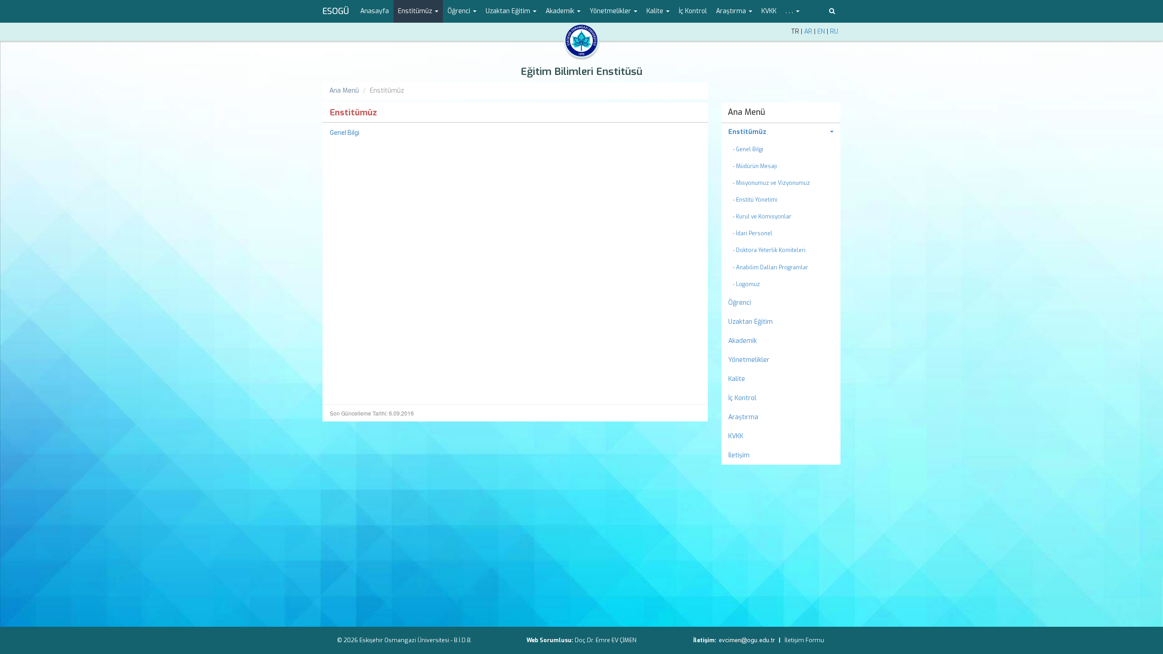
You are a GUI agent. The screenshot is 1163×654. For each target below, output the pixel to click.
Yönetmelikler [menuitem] (749, 360)
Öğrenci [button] (459, 11)
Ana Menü (344, 90)
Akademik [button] (561, 11)
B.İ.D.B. (463, 640)
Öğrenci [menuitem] (739, 302)
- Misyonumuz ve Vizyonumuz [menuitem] (771, 183)
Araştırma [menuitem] (743, 417)
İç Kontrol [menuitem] (693, 11)
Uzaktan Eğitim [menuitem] (750, 321)
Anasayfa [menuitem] (374, 11)
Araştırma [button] (732, 11)
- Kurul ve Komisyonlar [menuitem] (762, 216)
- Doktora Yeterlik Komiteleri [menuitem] (769, 250)
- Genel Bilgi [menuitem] (748, 149)
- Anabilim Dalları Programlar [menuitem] (770, 267)
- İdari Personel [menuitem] (752, 233)
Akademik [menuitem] (742, 341)
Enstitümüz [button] (416, 11)
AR (808, 31)
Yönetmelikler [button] (611, 11)
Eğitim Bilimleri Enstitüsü (581, 71)
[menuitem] (781, 132)
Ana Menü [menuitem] (746, 112)
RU (834, 31)
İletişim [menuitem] (739, 455)
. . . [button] (790, 11)
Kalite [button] (655, 11)
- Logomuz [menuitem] (746, 284)
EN (821, 31)
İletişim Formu (804, 640)
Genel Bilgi (344, 132)
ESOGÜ (336, 11)
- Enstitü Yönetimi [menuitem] (755, 199)
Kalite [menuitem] (736, 379)
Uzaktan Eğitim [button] (509, 11)
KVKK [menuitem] (768, 11)
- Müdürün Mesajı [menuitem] (755, 166)
